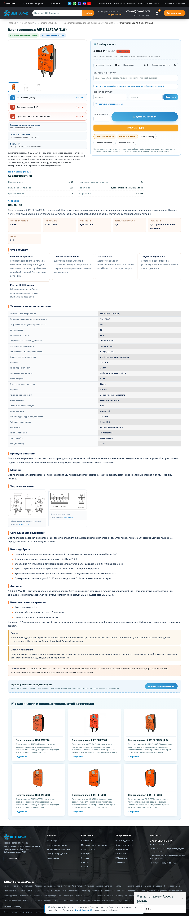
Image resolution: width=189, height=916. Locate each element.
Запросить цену (175, 13)
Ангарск (38, 886)
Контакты (180, 3)
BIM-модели (119, 3)
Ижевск (110, 896)
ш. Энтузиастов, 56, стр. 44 (110, 11)
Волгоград (97, 891)
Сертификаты (87, 853)
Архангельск (77, 886)
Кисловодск (75, 900)
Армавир (58, 886)
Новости (85, 862)
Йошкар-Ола (121, 896)
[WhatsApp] (74, 3)
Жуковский (80, 896)
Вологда (131, 891)
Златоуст (91, 896)
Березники (169, 886)
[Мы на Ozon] (84, 3)
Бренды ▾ (55, 3)
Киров (65, 900)
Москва (7, 886)
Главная (12, 23)
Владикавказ (73, 891)
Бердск (159, 886)
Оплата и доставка (136, 3)
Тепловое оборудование (58, 849)
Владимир (86, 891)
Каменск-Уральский (12, 900)
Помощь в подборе (105, 137)
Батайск (139, 886)
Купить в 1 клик (135, 127)
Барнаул (130, 886)
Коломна (96, 900)
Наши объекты (88, 849)
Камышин (27, 900)
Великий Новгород (43, 891)
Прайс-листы (153, 3)
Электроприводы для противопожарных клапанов (88, 23)
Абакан (16, 886)
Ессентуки (68, 896)
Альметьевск (27, 886)
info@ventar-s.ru (114, 14)
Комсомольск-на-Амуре (112, 900)
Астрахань (89, 886)
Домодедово (25, 896)
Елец (60, 896)
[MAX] (79, 3)
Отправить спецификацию (161, 686)
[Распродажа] (89, 3)
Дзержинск (162, 891)
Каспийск (38, 900)
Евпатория (37, 896)
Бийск (178, 886)
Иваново (101, 896)
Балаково (109, 886)
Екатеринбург (50, 896)
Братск (21, 891)
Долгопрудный (10, 896)
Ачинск (99, 886)
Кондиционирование (57, 845)
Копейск (129, 900)
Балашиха (120, 886)
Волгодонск (109, 891)
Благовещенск (10, 891)
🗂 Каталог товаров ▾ (33, 3)
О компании (86, 840)
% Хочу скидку (147, 137)
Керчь (58, 900)
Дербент (151, 891)
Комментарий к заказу (105, 73)
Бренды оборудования (58, 853)
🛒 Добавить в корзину (144, 117)
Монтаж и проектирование (94, 845)
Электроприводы (48, 23)
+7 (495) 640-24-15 (83, 910)
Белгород (149, 886)
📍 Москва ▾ (9, 3)
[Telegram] (69, 3)
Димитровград (175, 891)
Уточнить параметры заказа (108, 104)
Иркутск (133, 896)
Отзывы (85, 858)
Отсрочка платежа (126, 143)
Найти (88, 13)
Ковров (86, 900)
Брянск (30, 891)
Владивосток (60, 891)
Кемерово (48, 900)
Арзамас (48, 886)
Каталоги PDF (105, 3)
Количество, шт (101, 114)
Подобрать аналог (127, 137)
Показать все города (13, 907)
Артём (67, 886)
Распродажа (53, 858)
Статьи (84, 866)
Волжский (121, 891)
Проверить (171, 97)
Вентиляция (28, 23)
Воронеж (141, 891)
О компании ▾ (168, 3)
